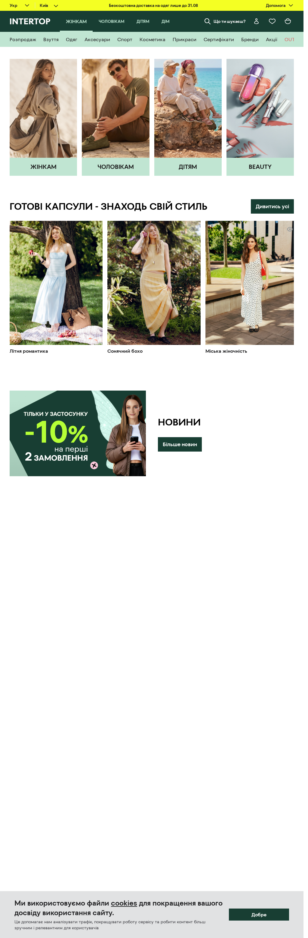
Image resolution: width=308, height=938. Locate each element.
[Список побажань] (272, 21)
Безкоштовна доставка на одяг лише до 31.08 (153, 5)
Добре (258, 914)
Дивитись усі (272, 206)
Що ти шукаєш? (230, 21)
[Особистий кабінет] (257, 21)
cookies (124, 903)
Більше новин (180, 442)
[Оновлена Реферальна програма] (78, 431)
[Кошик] (288, 21)
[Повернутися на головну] (30, 21)
